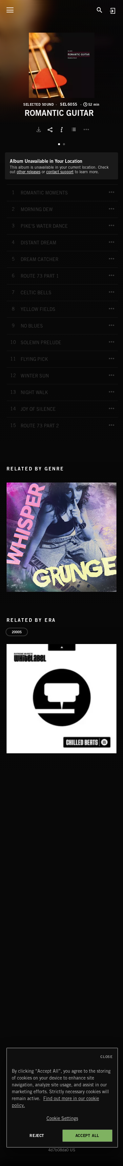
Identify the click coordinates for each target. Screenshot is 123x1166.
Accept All (87, 1135)
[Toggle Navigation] (10, 10)
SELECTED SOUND (38, 104)
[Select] (74, 129)
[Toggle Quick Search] (99, 9)
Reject (37, 1135)
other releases (28, 171)
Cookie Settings (62, 1118)
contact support (59, 171)
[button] (61, 65)
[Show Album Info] (61, 129)
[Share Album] (50, 129)
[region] (62, 1098)
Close (106, 1056)
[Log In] (112, 10)
